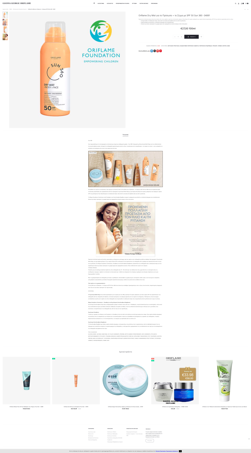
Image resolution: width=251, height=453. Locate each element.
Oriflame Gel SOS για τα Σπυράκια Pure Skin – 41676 (76, 406)
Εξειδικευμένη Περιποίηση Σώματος (20, 9)
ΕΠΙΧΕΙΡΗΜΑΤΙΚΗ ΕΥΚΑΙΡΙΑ (122, 3)
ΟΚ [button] (180, 451)
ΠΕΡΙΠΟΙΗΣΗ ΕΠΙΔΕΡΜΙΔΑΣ (205, 45)
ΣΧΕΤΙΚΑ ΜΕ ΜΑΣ (144, 3)
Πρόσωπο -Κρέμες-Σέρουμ (219, 45)
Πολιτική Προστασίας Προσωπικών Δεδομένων (167, 451)
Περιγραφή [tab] (125, 134)
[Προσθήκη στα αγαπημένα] (201, 37)
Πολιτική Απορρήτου (92, 439)
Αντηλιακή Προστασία (173, 45)
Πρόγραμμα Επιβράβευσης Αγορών (115, 441)
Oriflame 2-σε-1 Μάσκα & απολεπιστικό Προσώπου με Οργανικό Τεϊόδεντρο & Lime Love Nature (224, 406)
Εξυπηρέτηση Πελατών (93, 437)
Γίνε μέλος (149, 440)
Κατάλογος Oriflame (111, 431)
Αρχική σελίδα (5, 9)
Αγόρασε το (192, 36)
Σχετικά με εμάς (91, 431)
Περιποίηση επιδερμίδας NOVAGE (114, 437)
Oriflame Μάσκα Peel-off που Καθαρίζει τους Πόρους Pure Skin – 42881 (26, 406)
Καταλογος (110, 3)
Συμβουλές (109, 439)
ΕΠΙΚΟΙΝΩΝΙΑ (154, 3)
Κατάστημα (101, 3)
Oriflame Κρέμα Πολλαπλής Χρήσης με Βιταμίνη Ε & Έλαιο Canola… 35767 (125, 406)
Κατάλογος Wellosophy (112, 433)
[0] (241, 3)
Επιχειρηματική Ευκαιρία (131, 431)
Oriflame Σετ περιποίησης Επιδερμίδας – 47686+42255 (175, 406)
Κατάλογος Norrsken (111, 435)
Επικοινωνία (90, 433)
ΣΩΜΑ (10, 9)
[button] (175, 37)
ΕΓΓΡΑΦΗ (134, 3)
